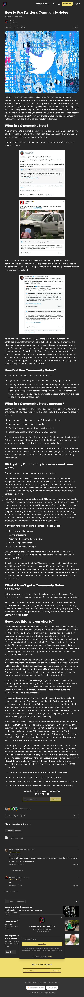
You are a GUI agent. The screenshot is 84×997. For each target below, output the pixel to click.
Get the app (52, 988)
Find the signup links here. (58, 380)
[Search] (54, 4)
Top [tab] (7, 901)
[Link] (1, 125)
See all (8, 952)
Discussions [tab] (20, 901)
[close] (61, 917)
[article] (42, 911)
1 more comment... (11, 891)
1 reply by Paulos (17, 870)
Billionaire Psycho (15, 877)
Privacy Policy (57, 951)
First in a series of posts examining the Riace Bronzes (23, 910)
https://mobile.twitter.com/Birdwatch (22, 861)
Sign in (77, 4)
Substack (32, 993)
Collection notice (53, 982)
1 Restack (28, 809)
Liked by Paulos (16, 852)
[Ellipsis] (78, 849)
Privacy (38, 982)
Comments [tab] (9, 831)
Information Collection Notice (41, 951)
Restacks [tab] (18, 831)
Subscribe (67, 4)
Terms (44, 982)
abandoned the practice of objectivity (22, 639)
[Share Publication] (59, 4)
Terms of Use (52, 949)
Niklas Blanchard (15, 850)
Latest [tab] (12, 901)
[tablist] (13, 831)
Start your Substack (37, 988)
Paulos (12, 20)
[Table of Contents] (2, 498)
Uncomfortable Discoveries (18, 907)
